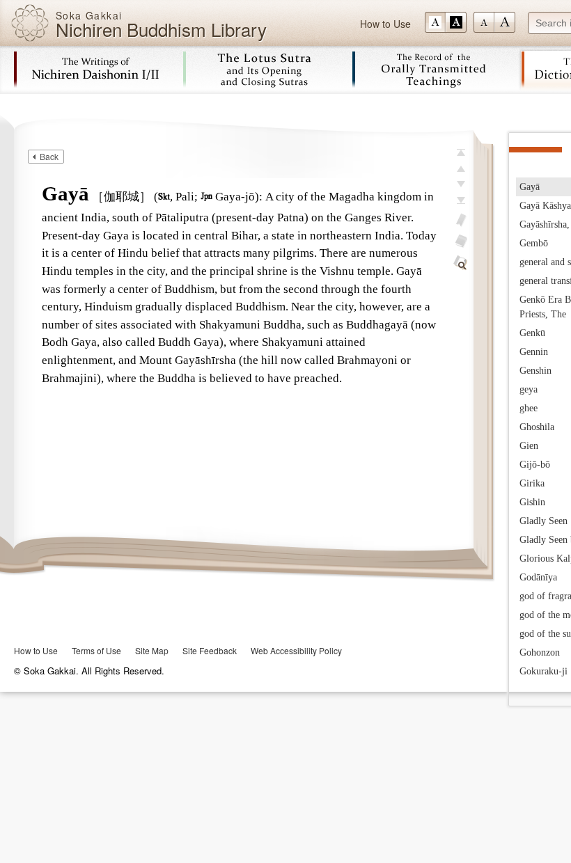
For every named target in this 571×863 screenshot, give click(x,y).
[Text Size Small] (484, 22)
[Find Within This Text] (461, 263)
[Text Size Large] (504, 22)
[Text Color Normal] (435, 22)
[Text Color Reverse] (456, 22)
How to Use (385, 24)
